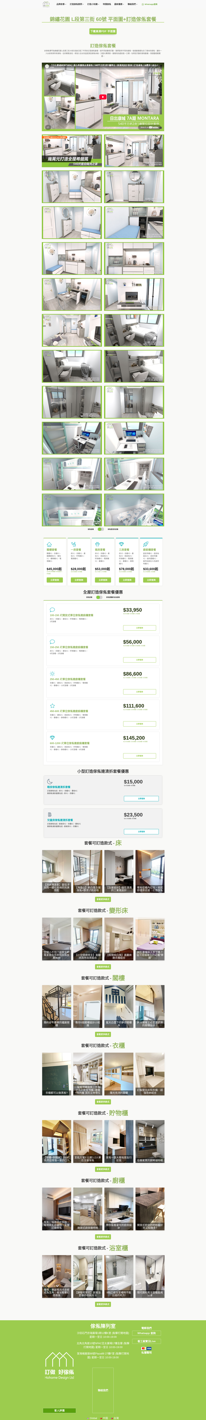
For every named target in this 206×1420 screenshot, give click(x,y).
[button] (61, 4)
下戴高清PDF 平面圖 (103, 31)
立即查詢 (54, 580)
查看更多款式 (103, 899)
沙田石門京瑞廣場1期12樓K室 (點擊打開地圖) (103, 1333)
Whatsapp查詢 (151, 4)
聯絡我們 (103, 1390)
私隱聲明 (146, 1352)
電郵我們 (146, 1328)
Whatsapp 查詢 (146, 1333)
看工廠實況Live (147, 1341)
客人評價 (59, 1410)
